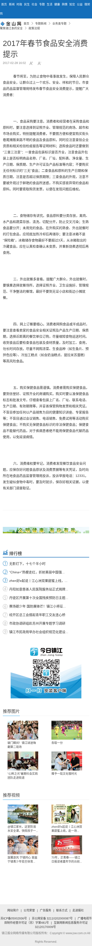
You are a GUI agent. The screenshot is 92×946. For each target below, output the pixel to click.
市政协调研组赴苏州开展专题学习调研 (37, 623)
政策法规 (34, 28)
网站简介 (13, 910)
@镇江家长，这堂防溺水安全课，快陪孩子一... (23, 829)
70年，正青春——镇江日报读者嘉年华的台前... (66, 859)
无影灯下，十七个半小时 (27, 564)
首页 (4, 4)
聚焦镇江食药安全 (11, 28)
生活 (50, 4)
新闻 (12, 4)
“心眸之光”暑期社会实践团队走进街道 (23, 775)
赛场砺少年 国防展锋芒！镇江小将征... (37, 606)
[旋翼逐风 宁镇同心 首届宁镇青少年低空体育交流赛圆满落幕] (23, 844)
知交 (72, 4)
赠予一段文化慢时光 (64, 773)
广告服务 (45, 910)
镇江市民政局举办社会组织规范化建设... (38, 632)
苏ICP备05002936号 (13, 918)
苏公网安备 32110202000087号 (52, 918)
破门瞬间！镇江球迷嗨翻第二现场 (22, 745)
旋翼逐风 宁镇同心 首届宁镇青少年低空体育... (22, 859)
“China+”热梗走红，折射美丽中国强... (37, 572)
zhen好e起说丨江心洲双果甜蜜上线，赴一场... (66, 829)
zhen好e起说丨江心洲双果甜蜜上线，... (38, 581)
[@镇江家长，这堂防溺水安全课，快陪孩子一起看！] (23, 814)
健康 (57, 4)
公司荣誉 (29, 910)
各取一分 (57, 743)
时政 (20, 4)
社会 (35, 4)
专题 (42, 4)
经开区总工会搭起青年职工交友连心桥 (37, 615)
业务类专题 (59, 23)
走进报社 (78, 910)
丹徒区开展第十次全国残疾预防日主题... (38, 598)
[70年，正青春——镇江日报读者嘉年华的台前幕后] (66, 844)
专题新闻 (40, 23)
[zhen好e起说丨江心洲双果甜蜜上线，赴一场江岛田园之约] (66, 814)
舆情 (65, 4)
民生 (27, 4)
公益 (80, 4)
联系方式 (61, 910)
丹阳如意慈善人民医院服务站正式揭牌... (38, 589)
